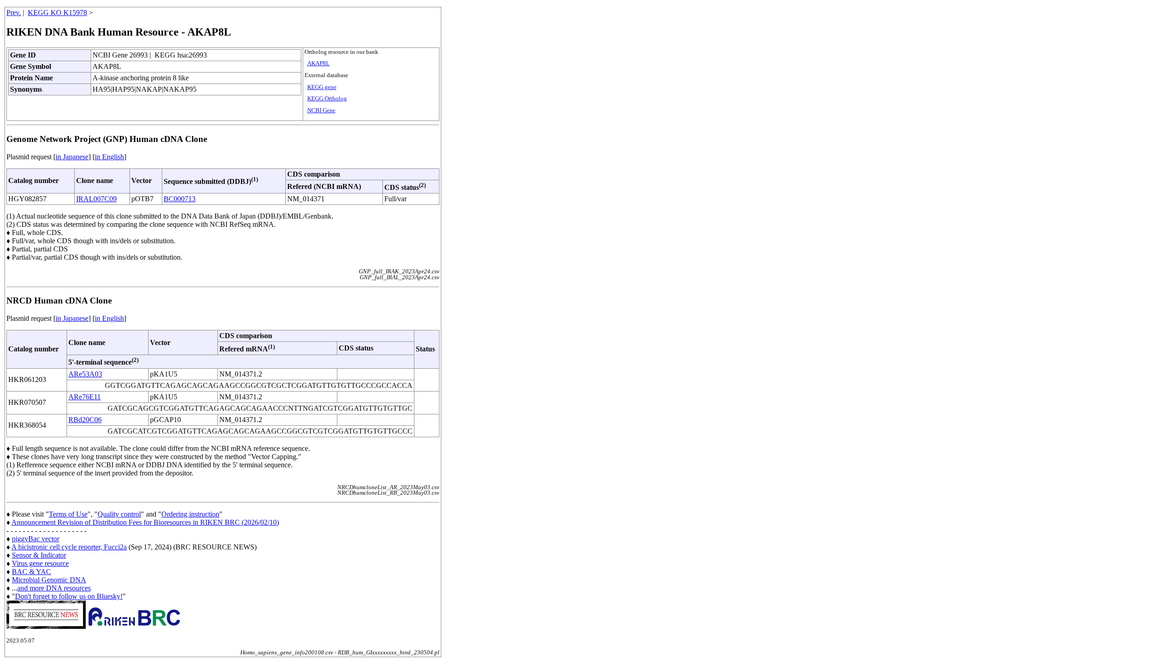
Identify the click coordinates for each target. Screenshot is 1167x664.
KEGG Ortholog (327, 98)
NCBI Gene (321, 110)
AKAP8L (318, 63)
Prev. (13, 12)
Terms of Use (68, 514)
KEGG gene (321, 87)
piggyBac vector (35, 539)
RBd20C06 (85, 419)
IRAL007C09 (96, 199)
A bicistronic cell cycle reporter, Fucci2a (69, 547)
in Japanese (72, 157)
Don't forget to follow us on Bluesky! (69, 596)
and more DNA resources (54, 588)
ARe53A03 (85, 374)
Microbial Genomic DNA (49, 580)
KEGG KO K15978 (57, 12)
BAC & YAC (31, 571)
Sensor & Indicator (39, 555)
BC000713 (180, 199)
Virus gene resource (40, 563)
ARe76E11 (84, 397)
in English (109, 157)
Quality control (119, 514)
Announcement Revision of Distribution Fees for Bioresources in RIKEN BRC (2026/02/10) (145, 522)
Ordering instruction (190, 514)
